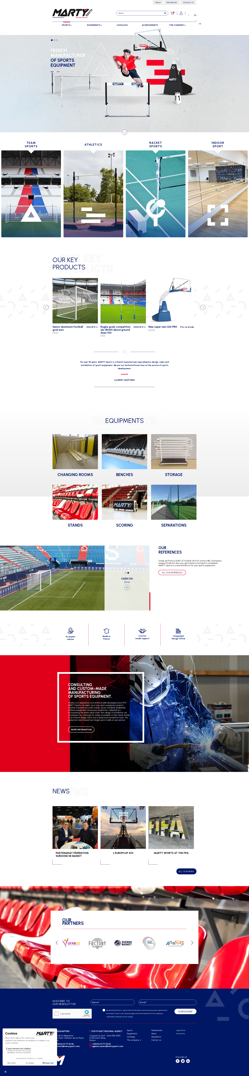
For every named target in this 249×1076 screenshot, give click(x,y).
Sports (130, 1030)
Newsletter (172, 2)
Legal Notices (180, 1030)
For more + (59, 90)
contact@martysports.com (67, 1046)
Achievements (150, 25)
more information (81, 729)
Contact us (188, 2)
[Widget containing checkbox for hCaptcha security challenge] (72, 1014)
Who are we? (132, 1043)
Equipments (132, 1033)
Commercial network (135, 1047)
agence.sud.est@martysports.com (107, 1046)
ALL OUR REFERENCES (172, 572)
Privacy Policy (180, 1034)
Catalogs (122, 25)
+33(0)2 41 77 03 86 (64, 1044)
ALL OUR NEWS (186, 871)
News (158, 2)
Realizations (156, 1030)
